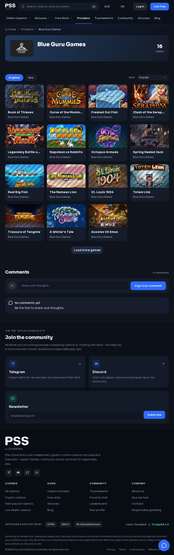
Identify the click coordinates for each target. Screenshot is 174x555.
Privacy (111, 549)
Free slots (54, 497)
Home (12, 29)
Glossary (144, 18)
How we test (140, 497)
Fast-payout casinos (19, 503)
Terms (122, 549)
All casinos (12, 491)
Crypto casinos (15, 497)
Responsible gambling (146, 510)
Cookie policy (137, 549)
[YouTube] (36, 472)
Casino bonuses (58, 491)
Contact (137, 503)
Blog (157, 18)
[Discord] (18, 472)
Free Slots (62, 18)
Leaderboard (98, 503)
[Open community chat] (164, 545)
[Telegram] (8, 472)
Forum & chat (99, 497)
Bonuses (41, 18)
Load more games (87, 250)
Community (125, 18)
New (31, 77)
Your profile (97, 510)
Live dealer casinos (18, 510)
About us (138, 491)
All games (14, 77)
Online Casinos (16, 18)
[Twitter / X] (27, 472)
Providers (83, 18)
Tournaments (104, 18)
